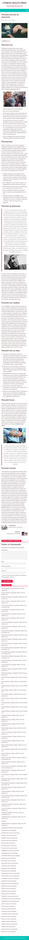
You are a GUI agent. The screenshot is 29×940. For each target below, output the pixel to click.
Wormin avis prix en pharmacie (8, 858)
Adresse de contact (5, 566)
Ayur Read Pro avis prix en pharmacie (10, 878)
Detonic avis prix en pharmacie (8, 893)
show (8, 41)
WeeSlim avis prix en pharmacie (8, 891)
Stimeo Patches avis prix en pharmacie (10, 876)
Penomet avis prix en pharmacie (8, 919)
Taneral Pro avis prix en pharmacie (9, 929)
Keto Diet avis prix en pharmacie (8, 911)
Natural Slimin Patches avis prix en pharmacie (12, 828)
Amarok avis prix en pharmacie (8, 909)
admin (15, 20)
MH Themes (23, 938)
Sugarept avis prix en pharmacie (8, 881)
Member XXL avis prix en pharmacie (9, 896)
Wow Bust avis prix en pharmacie (9, 840)
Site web (3, 570)
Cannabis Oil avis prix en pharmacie (9, 914)
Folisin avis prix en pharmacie (8, 906)
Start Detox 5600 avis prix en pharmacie (10, 855)
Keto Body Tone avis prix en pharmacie (10, 833)
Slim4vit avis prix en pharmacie (8, 866)
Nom (2, 561)
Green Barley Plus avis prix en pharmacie (10, 898)
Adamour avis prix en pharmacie (8, 916)
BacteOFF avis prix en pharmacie (9, 886)
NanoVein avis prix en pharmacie (8, 921)
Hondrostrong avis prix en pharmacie (10, 883)
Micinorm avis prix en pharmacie (8, 904)
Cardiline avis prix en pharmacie (8, 868)
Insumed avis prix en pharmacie (8, 871)
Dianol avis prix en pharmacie (8, 843)
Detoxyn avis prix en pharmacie (8, 888)
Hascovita (3, 821)
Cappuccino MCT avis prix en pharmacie (10, 873)
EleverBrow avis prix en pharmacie (9, 838)
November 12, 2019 (7, 20)
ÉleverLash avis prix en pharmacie (9, 924)
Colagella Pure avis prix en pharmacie (10, 850)
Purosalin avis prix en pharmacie (8, 845)
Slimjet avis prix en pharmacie (8, 926)
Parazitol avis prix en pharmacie (8, 860)
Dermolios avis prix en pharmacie (9, 848)
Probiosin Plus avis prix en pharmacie (10, 901)
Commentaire (4, 550)
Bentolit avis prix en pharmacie (8, 931)
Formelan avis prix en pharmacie (8, 830)
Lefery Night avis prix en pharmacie (9, 853)
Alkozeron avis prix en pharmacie (9, 835)
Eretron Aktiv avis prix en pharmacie (9, 863)
